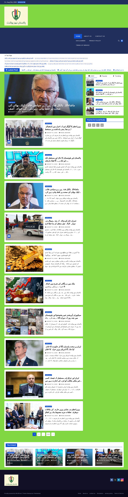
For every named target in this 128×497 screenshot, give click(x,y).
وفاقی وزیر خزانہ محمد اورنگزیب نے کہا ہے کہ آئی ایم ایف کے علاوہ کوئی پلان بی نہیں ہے (70, 63)
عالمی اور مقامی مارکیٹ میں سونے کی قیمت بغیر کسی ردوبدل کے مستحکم (66, 61)
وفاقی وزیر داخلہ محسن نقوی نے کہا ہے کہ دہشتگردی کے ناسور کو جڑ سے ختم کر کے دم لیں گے (25, 63)
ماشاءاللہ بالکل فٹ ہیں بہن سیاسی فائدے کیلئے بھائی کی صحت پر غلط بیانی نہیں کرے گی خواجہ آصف (108, 103)
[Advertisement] (39, 41)
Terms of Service (82, 45)
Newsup (29, 493)
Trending (118, 76)
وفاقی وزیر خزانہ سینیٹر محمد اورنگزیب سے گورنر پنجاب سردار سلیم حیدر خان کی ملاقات (24, 66)
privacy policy (95, 41)
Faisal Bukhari (29, 111)
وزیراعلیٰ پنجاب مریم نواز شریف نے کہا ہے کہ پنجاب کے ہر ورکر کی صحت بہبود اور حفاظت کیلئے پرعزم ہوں (61, 58)
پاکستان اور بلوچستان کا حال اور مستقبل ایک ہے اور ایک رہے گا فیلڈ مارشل (109, 93)
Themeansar (37, 493)
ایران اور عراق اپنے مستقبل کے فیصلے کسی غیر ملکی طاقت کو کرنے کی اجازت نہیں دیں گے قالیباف (62, 381)
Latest (92, 76)
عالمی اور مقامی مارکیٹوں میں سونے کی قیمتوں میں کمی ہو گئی (19, 58)
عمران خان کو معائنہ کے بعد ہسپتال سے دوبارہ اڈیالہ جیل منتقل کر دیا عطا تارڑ (41, 107)
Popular (104, 76)
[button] (118, 41)
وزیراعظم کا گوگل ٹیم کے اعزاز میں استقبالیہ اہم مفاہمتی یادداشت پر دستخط (109, 83)
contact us (100, 36)
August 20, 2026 (52, 415)
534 (48, 434)
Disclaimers (80, 41)
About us (87, 36)
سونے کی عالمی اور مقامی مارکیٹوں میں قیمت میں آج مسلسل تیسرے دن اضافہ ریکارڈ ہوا (26, 61)
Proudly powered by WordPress (13, 493)
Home (78, 36)
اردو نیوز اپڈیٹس (12, 102)
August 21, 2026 (15, 111)
